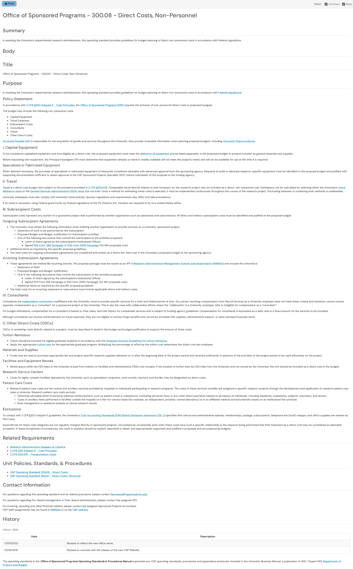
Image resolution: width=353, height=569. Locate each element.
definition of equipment (154, 153)
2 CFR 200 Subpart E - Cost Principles (33, 450)
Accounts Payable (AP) (16, 141)
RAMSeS (55, 509)
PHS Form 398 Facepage (48, 245)
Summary (334, 4)
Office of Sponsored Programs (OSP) (102, 105)
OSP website (80, 509)
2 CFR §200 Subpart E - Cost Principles (50, 105)
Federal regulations (229, 92)
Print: (317, 4)
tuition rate (44, 344)
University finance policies (239, 141)
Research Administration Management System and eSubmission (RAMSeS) (178, 263)
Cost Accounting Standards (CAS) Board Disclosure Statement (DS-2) (123, 415)
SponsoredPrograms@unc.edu (129, 494)
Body (349, 4)
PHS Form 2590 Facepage (83, 245)
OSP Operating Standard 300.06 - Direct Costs (39, 472)
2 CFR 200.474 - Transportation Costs (33, 454)
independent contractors (37, 301)
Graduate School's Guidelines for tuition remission (136, 340)
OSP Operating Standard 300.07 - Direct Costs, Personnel (45, 476)
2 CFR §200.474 (97, 187)
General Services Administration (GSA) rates (57, 191)
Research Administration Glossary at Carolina (37, 447)
